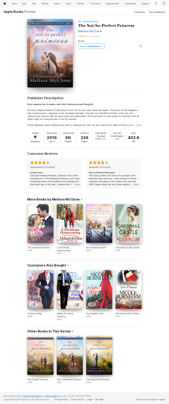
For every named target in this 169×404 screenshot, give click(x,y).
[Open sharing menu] (140, 46)
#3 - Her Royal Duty (88, 21)
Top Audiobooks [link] (157, 12)
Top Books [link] (139, 12)
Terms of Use (77, 399)
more (139, 125)
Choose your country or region (150, 399)
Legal (89, 399)
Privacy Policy (61, 399)
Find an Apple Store (32, 396)
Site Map (99, 399)
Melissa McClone (90, 31)
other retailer (51, 396)
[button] (156, 3)
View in (90, 46)
